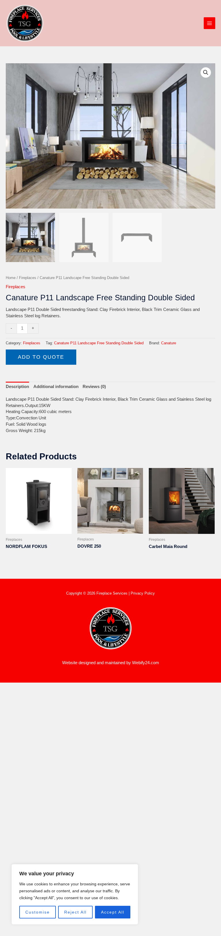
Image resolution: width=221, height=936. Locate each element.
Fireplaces (27, 278)
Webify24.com (145, 662)
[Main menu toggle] (209, 23)
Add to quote (41, 357)
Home (11, 278)
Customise (37, 912)
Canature (168, 343)
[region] (75, 894)
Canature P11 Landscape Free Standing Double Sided (99, 343)
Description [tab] (17, 386)
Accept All (112, 912)
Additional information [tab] (56, 386)
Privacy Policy (143, 593)
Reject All (75, 912)
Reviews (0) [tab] (94, 386)
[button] (206, 72)
